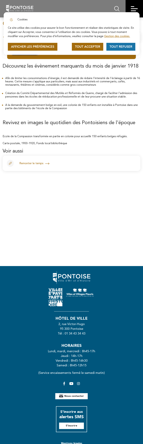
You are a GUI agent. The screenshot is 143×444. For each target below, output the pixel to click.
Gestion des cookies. (117, 36)
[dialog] (72, 33)
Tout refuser (121, 46)
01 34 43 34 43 (75, 333)
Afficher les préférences (32, 46)
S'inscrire (71, 425)
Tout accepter (87, 46)
